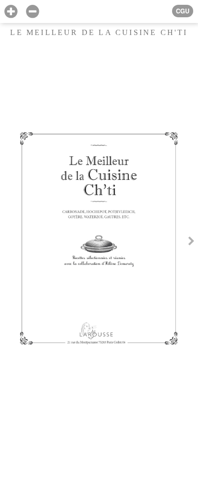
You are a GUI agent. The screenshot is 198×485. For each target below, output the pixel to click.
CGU (182, 11)
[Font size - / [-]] (32, 12)
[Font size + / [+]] (11, 12)
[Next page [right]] (191, 242)
